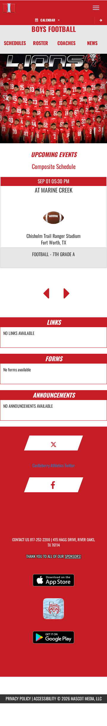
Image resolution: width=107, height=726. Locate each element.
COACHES (66, 43)
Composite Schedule (53, 166)
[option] (53, 222)
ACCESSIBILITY (45, 698)
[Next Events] (67, 291)
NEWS (92, 43)
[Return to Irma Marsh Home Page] (9, 7)
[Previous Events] (46, 291)
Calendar (47, 20)
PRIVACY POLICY (18, 698)
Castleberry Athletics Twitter (53, 465)
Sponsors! (73, 556)
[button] (8, 98)
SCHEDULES (15, 43)
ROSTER (40, 43)
